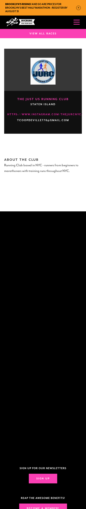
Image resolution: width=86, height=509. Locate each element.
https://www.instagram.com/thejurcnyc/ (45, 114)
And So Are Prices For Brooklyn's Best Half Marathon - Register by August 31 (36, 8)
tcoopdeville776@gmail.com (43, 120)
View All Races (43, 33)
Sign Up (43, 478)
